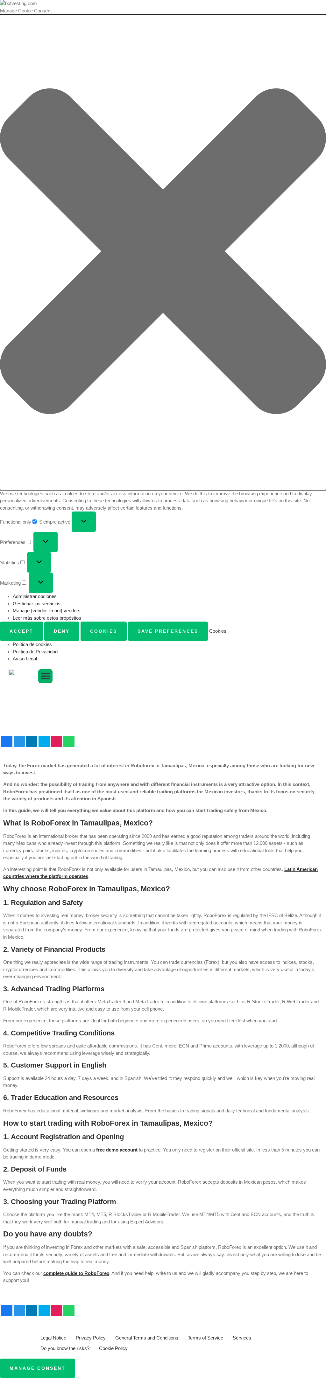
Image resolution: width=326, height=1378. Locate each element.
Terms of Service (205, 1337)
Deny (62, 631)
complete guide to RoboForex (76, 1273)
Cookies (103, 631)
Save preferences (168, 631)
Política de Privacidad (35, 651)
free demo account (117, 1149)
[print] (56, 742)
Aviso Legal (25, 658)
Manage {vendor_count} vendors (47, 610)
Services (242, 1337)
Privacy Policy (91, 1337)
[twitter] (19, 742)
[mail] (44, 742)
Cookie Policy (113, 1348)
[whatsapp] (68, 742)
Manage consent (38, 1368)
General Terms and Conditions (146, 1337)
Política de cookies (32, 644)
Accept (21, 631)
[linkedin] (31, 742)
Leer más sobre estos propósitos (47, 618)
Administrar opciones (35, 596)
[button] (163, 252)
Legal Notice (53, 1337)
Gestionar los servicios (36, 603)
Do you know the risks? (64, 1348)
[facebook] (6, 742)
